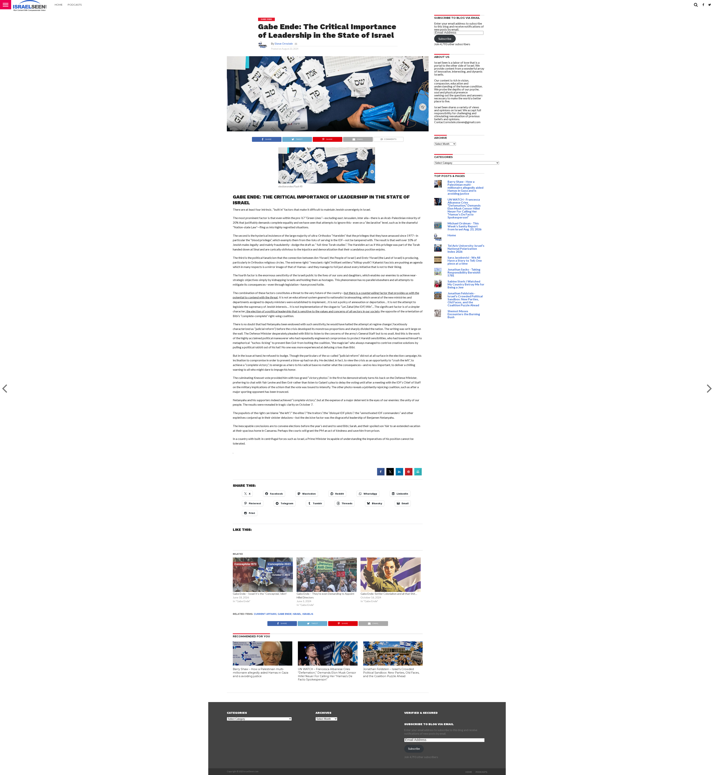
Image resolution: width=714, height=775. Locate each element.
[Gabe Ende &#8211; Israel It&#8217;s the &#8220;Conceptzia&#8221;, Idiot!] (263, 574)
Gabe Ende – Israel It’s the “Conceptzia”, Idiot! (260, 593)
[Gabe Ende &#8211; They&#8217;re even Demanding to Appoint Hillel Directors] (327, 574)
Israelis (307, 614)
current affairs (265, 614)
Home (58, 4)
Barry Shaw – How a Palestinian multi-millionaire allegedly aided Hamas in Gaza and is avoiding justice (260, 672)
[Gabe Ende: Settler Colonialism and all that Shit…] (391, 574)
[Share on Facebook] (381, 474)
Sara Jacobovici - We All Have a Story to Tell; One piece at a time (465, 260)
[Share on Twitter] (390, 474)
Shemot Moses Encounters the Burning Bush (464, 314)
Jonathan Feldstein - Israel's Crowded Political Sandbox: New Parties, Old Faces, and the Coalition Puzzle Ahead (465, 299)
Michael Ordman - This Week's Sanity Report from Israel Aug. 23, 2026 (464, 226)
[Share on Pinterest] (408, 474)
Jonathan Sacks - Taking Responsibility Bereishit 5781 (464, 272)
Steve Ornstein (284, 43)
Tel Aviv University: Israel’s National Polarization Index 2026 (466, 248)
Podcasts (75, 4)
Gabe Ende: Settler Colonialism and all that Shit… (389, 593)
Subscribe (444, 38)
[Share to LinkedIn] (399, 474)
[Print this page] (418, 474)
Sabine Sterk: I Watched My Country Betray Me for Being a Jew (466, 284)
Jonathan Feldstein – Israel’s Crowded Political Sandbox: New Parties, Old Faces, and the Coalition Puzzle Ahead (391, 672)
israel (297, 614)
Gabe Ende (285, 614)
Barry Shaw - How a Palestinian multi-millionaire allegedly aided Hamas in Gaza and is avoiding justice (465, 187)
